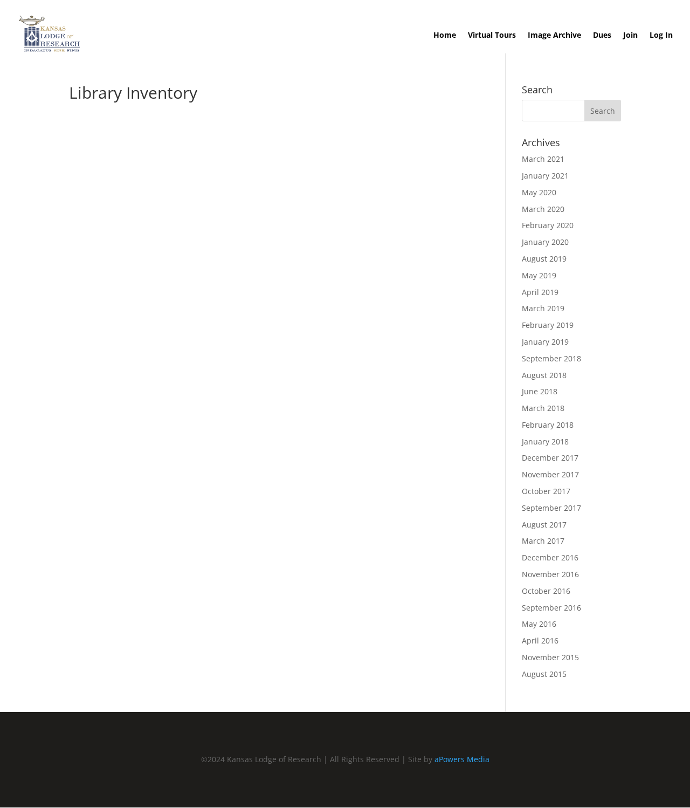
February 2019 (548, 325)
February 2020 (548, 225)
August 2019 (544, 259)
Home (444, 35)
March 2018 (543, 408)
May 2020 (539, 192)
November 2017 (550, 474)
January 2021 (545, 175)
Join (630, 35)
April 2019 (540, 292)
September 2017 (551, 508)
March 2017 (543, 541)
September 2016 (551, 607)
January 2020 (545, 242)
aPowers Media (461, 759)
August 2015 (544, 674)
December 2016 (550, 557)
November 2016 (550, 574)
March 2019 (543, 308)
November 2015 (550, 657)
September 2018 (551, 358)
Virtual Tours (492, 35)
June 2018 (539, 391)
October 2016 (546, 591)
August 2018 (544, 375)
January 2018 (545, 441)
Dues (602, 35)
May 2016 (539, 624)
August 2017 (544, 524)
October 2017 (546, 491)
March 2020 (543, 209)
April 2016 (540, 640)
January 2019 (545, 342)
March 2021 (543, 159)
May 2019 (539, 275)
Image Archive (554, 35)
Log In (661, 35)
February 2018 (548, 425)
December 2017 (550, 458)
